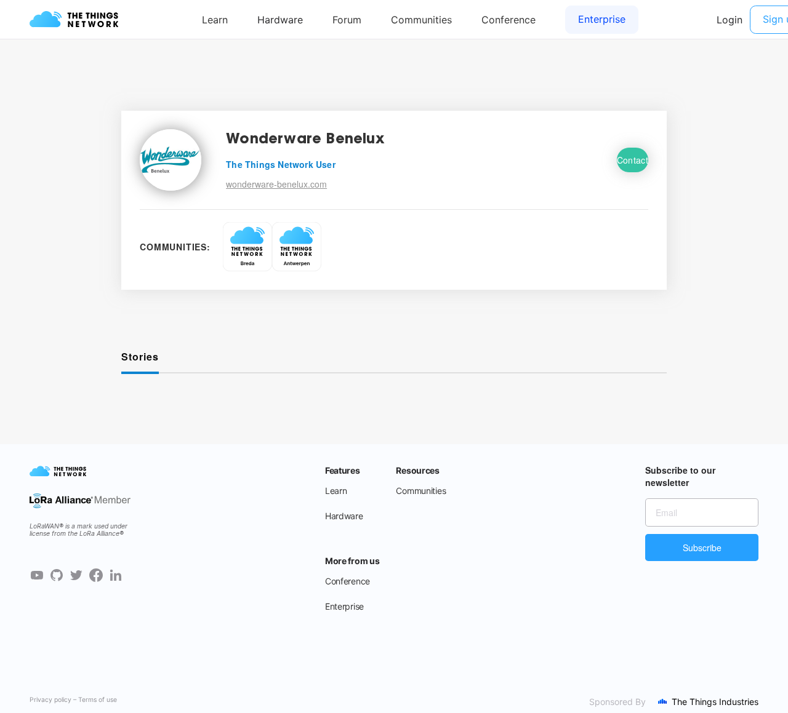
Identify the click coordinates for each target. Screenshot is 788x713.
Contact (632, 160)
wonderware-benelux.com (276, 184)
